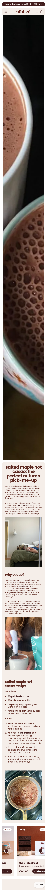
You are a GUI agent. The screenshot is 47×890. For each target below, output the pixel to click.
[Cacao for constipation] (23, 643)
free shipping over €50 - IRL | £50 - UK (23, 4)
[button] (37, 11)
